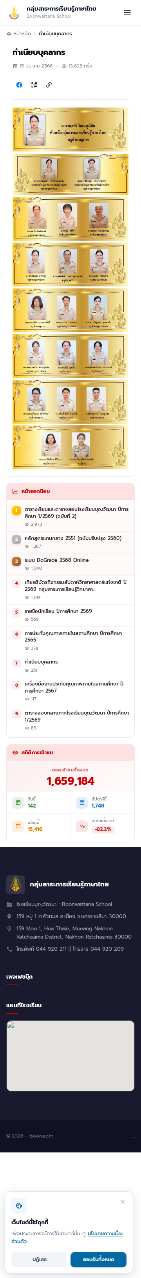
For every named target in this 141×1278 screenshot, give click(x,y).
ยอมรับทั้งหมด (98, 1259)
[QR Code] (34, 84)
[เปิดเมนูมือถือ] (127, 12)
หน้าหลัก (22, 33)
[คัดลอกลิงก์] (49, 84)
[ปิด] (122, 1201)
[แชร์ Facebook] (19, 84)
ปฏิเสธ (40, 1259)
